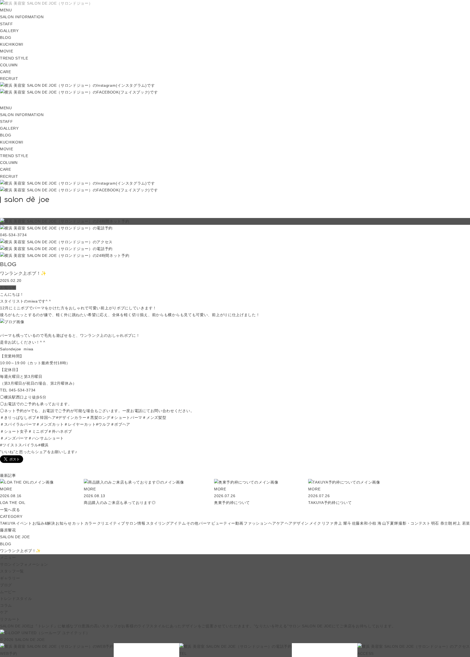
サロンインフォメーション (24, 564)
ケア (4, 612)
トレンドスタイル (16, 598)
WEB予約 (8, 653)
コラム (6, 605)
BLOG (5, 544)
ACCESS (365, 653)
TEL (183, 653)
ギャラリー (10, 578)
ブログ (6, 585)
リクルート (10, 619)
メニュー (8, 557)
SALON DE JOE (15, 537)
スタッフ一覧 (12, 571)
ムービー (8, 592)
